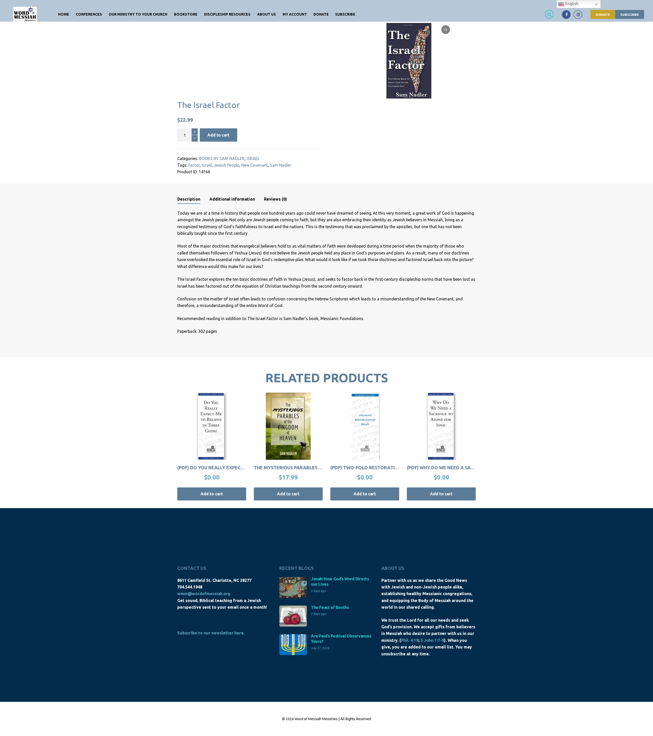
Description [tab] (188, 199)
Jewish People (226, 165)
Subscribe (629, 14)
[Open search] (550, 14)
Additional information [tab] (232, 199)
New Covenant (254, 165)
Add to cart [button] (211, 494)
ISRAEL (253, 158)
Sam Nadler (280, 165)
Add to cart (218, 135)
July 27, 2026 (320, 648)
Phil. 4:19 (409, 640)
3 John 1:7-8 (432, 640)
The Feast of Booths (330, 607)
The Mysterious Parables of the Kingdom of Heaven (319, 467)
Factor (194, 165)
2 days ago (318, 591)
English (571, 3)
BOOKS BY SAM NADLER (222, 158)
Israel (207, 165)
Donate (603, 14)
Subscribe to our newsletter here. (211, 633)
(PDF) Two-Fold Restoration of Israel (377, 467)
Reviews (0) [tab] (275, 199)
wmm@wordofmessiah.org (203, 593)
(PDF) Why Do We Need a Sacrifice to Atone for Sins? (471, 467)
